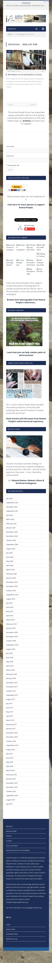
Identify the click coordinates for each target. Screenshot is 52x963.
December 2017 (12, 682)
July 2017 (9, 703)
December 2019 (12, 582)
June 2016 (9, 758)
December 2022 (12, 507)
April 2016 (9, 766)
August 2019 (10, 599)
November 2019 (12, 586)
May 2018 (9, 662)
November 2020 (12, 536)
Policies (9, 836)
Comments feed (12, 934)
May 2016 (9, 762)
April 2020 (9, 565)
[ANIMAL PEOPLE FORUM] (26, 18)
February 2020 (11, 574)
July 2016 (9, 754)
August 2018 (10, 649)
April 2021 (9, 515)
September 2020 (12, 544)
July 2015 (9, 804)
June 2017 (9, 708)
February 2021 (11, 523)
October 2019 (11, 590)
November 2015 (12, 787)
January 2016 (11, 779)
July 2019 (9, 603)
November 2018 (12, 636)
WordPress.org (11, 939)
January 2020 (11, 578)
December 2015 (12, 783)
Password (10, 156)
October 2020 (11, 540)
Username (10, 146)
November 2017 (12, 687)
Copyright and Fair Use (33, 908)
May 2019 (9, 611)
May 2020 (9, 561)
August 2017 (10, 699)
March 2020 (10, 569)
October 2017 (11, 691)
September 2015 (12, 795)
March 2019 (10, 620)
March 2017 (10, 720)
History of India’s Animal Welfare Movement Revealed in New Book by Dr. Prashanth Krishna (26, 5)
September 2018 (12, 645)
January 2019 (11, 628)
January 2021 (11, 528)
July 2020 (9, 553)
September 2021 (12, 511)
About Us (9, 826)
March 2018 (10, 670)
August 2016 (10, 749)
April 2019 (9, 616)
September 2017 (12, 695)
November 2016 (12, 737)
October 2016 (11, 741)
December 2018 (12, 632)
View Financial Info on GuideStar (18, 850)
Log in (8, 924)
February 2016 (11, 775)
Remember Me (13, 165)
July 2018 (9, 653)
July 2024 (9, 498)
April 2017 (9, 716)
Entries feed (10, 929)
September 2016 (12, 745)
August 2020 (10, 549)
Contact (9, 841)
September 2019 (12, 595)
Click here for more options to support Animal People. (26, 206)
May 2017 (9, 712)
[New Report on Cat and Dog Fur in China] (26, 60)
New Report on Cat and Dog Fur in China (25, 74)
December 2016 (12, 733)
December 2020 (12, 532)
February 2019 (11, 624)
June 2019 (9, 607)
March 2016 (10, 770)
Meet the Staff (11, 831)
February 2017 (11, 724)
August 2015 (10, 800)
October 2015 (11, 791)
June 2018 (9, 657)
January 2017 (11, 728)
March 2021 (10, 519)
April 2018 (9, 666)
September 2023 (12, 503)
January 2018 (11, 678)
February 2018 (11, 674)
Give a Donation (12, 846)
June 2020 (9, 557)
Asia (9, 51)
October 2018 (11, 641)
